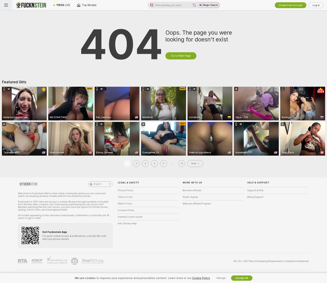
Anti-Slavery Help (127, 223)
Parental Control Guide (130, 217)
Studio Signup (190, 197)
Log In (316, 5)
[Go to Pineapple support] (75, 261)
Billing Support (255, 197)
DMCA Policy (125, 203)
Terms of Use (125, 197)
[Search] (194, 5)
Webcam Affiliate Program (197, 203)
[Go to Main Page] (31, 5)
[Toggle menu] (6, 5)
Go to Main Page (181, 55)
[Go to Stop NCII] (93, 261)
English (97, 184)
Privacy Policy (125, 190)
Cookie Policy (201, 278)
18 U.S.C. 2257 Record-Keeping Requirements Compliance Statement (271, 261)
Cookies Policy (126, 210)
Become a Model (192, 190)
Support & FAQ (255, 190)
